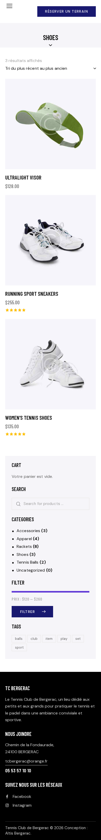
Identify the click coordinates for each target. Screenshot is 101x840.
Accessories (28, 530)
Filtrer (27, 611)
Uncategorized (31, 570)
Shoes (22, 554)
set (78, 638)
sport (19, 647)
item (49, 638)
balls (19, 638)
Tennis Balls (27, 562)
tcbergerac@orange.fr (26, 761)
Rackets (24, 546)
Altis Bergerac (18, 833)
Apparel (24, 538)
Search (17, 503)
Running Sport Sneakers (31, 293)
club (34, 638)
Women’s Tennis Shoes (28, 417)
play (64, 638)
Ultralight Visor (23, 177)
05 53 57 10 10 (18, 770)
